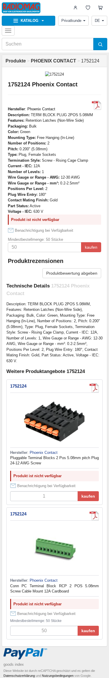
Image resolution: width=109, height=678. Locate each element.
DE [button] (97, 20)
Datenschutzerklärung (19, 675)
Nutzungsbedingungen (58, 675)
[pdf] (96, 105)
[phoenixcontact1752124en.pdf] (94, 515)
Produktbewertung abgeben (71, 273)
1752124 (18, 386)
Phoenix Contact (41, 109)
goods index (13, 664)
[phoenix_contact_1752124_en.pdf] (94, 388)
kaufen (91, 247)
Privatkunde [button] (71, 20)
